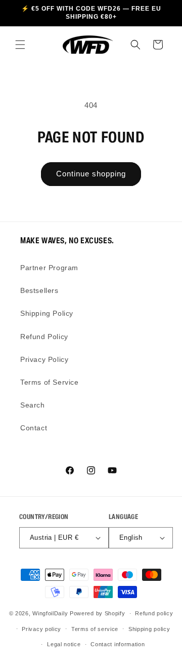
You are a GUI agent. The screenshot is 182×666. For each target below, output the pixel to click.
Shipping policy (149, 629)
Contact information (117, 644)
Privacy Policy (44, 359)
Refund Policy (44, 336)
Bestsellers (39, 290)
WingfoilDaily (50, 613)
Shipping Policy (46, 313)
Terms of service (94, 629)
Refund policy (154, 613)
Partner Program (49, 268)
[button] (20, 44)
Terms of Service (49, 382)
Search (32, 405)
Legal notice (63, 644)
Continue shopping (91, 173)
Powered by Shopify (97, 613)
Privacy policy (41, 629)
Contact (33, 428)
